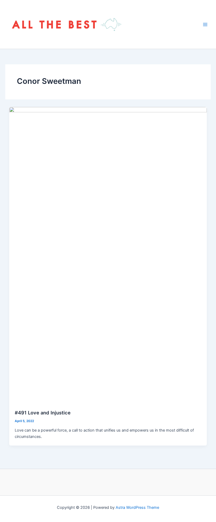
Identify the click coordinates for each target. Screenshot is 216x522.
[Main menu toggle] (205, 24)
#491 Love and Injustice (43, 412)
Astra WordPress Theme (137, 507)
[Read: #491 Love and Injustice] (108, 255)
